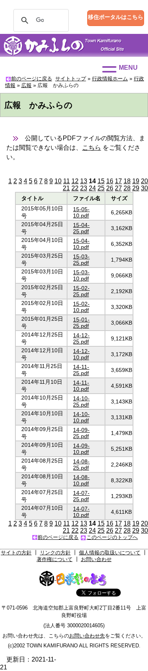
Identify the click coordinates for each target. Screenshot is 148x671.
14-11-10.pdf (81, 385)
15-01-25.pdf (81, 322)
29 (135, 188)
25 (101, 188)
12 (75, 181)
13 (83, 181)
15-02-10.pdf (81, 307)
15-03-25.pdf (81, 259)
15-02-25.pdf (81, 291)
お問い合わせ (96, 559)
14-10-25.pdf (81, 401)
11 (66, 181)
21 (66, 188)
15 (101, 181)
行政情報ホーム (110, 79)
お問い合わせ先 (87, 636)
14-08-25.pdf (81, 464)
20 (144, 181)
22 (75, 188)
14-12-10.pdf (81, 354)
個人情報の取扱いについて (110, 553)
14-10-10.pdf (81, 417)
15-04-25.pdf (81, 228)
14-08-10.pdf (81, 480)
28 (127, 188)
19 (135, 181)
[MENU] (109, 69)
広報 (26, 85)
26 (109, 188)
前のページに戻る (31, 79)
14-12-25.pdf (81, 338)
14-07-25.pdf (81, 496)
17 (118, 181)
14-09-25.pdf (81, 433)
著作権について (55, 559)
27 (118, 188)
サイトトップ (70, 79)
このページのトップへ (112, 537)
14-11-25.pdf (81, 370)
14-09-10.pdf (81, 448)
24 (92, 188)
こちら (91, 147)
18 (127, 181)
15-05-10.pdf (81, 212)
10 (58, 181)
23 (83, 188)
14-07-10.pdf (81, 512)
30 (144, 188)
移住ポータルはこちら (115, 17)
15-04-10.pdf (81, 244)
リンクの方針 (55, 553)
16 (109, 181)
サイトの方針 (16, 553)
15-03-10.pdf (81, 275)
